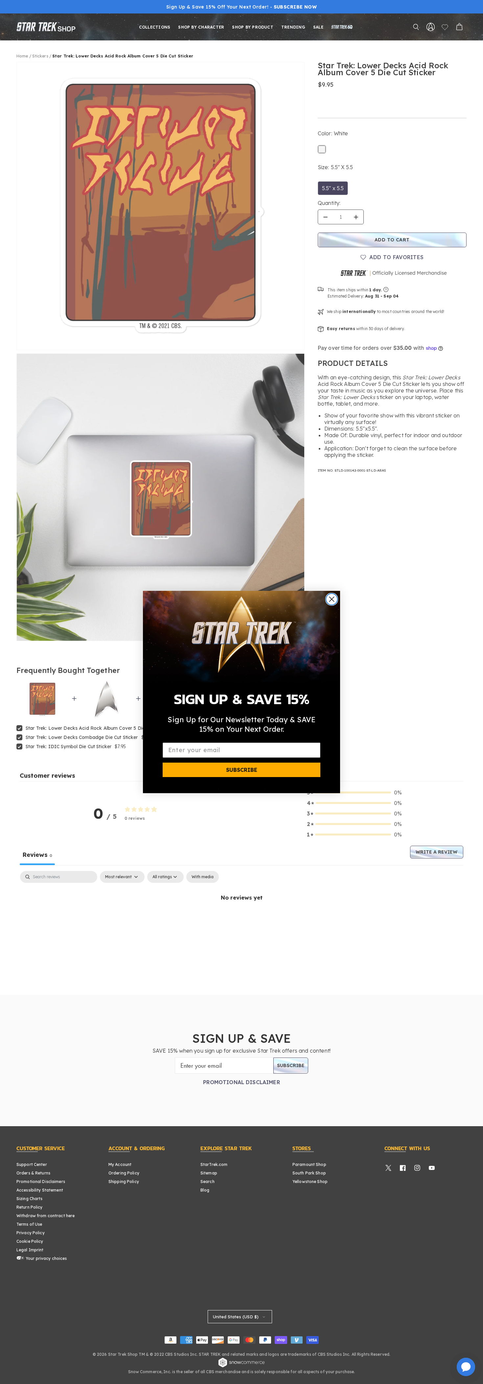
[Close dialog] (331, 599)
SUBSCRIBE (241, 770)
